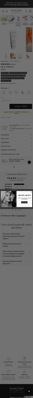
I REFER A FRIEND (24, 202)
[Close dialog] (31, 192)
